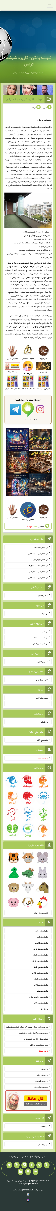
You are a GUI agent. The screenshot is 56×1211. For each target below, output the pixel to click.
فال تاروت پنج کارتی (40, 967)
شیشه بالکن (26, 145)
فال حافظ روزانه (42, 1075)
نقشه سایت (17, 1190)
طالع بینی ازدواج (42, 680)
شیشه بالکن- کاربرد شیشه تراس (29, 60)
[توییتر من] (9, 1165)
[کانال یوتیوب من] (28, 1171)
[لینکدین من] (20, 1171)
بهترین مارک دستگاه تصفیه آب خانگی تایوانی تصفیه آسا (27, 1027)
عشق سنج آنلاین (42, 740)
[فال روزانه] (17, 440)
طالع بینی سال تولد (41, 913)
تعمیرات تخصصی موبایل (39, 1045)
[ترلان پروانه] (28, 90)
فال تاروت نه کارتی (41, 979)
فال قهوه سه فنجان (41, 637)
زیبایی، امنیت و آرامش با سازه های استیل (33, 1033)
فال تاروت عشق (42, 991)
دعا (47, 704)
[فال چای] (40, 485)
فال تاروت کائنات (41, 943)
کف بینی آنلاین (42, 662)
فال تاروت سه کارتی (40, 955)
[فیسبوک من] (32, 1165)
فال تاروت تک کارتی (40, 949)
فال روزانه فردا (42, 1144)
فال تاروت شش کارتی (40, 973)
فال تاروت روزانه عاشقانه (38, 997)
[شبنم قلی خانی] (11, 90)
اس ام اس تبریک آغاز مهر (38, 571)
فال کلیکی (44, 722)
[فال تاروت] (40, 440)
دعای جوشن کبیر (41, 698)
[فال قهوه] (40, 463)
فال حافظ (44, 1069)
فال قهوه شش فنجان (40, 643)
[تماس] (17, 1165)
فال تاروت (44, 1009)
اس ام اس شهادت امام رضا (38, 565)
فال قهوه (45, 632)
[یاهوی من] (47, 1165)
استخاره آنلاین (42, 595)
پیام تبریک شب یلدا (41, 1087)
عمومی (35, 526)
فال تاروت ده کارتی (41, 985)
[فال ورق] (17, 485)
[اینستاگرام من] (24, 1165)
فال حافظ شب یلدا (41, 1081)
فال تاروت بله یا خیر (40, 1003)
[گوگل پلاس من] (35, 1171)
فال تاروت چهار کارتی (40, 961)
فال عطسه (44, 1126)
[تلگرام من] (39, 1165)
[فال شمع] (17, 463)
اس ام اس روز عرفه (41, 547)
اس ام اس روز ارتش (40, 559)
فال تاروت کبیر (42, 937)
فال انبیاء (44, 613)
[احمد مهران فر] (45, 90)
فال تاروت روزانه (41, 931)
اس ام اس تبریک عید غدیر (38, 553)
